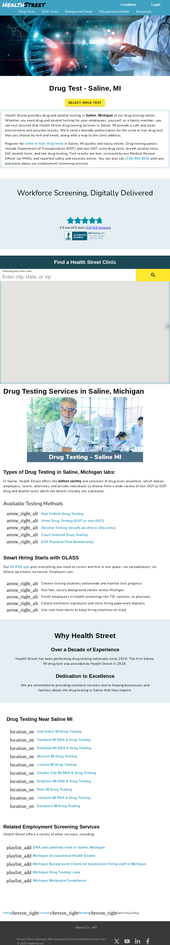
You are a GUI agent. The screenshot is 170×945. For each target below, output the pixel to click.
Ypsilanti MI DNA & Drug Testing (64, 740)
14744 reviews (98, 227)
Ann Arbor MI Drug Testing (59, 731)
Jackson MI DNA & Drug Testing (64, 798)
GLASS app (20, 567)
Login (155, 4)
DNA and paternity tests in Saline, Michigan (69, 847)
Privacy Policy (25, 939)
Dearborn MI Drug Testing (58, 806)
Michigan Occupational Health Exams (64, 855)
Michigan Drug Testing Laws (56, 872)
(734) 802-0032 (137, 158)
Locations (128, 4)
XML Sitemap (56, 939)
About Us (82, 927)
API (94, 927)
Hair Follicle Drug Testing (62, 514)
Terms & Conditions (77, 939)
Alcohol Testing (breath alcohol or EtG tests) (78, 528)
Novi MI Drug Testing (54, 789)
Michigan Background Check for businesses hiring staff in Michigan (89, 864)
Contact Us (97, 939)
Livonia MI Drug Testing (57, 764)
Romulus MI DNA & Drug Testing (64, 748)
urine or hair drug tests (44, 143)
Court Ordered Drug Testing (64, 535)
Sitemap (41, 939)
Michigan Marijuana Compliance (59, 880)
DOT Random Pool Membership (67, 542)
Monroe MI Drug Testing (57, 756)
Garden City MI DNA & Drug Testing (66, 773)
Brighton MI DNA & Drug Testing (64, 781)
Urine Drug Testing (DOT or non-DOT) (72, 521)
